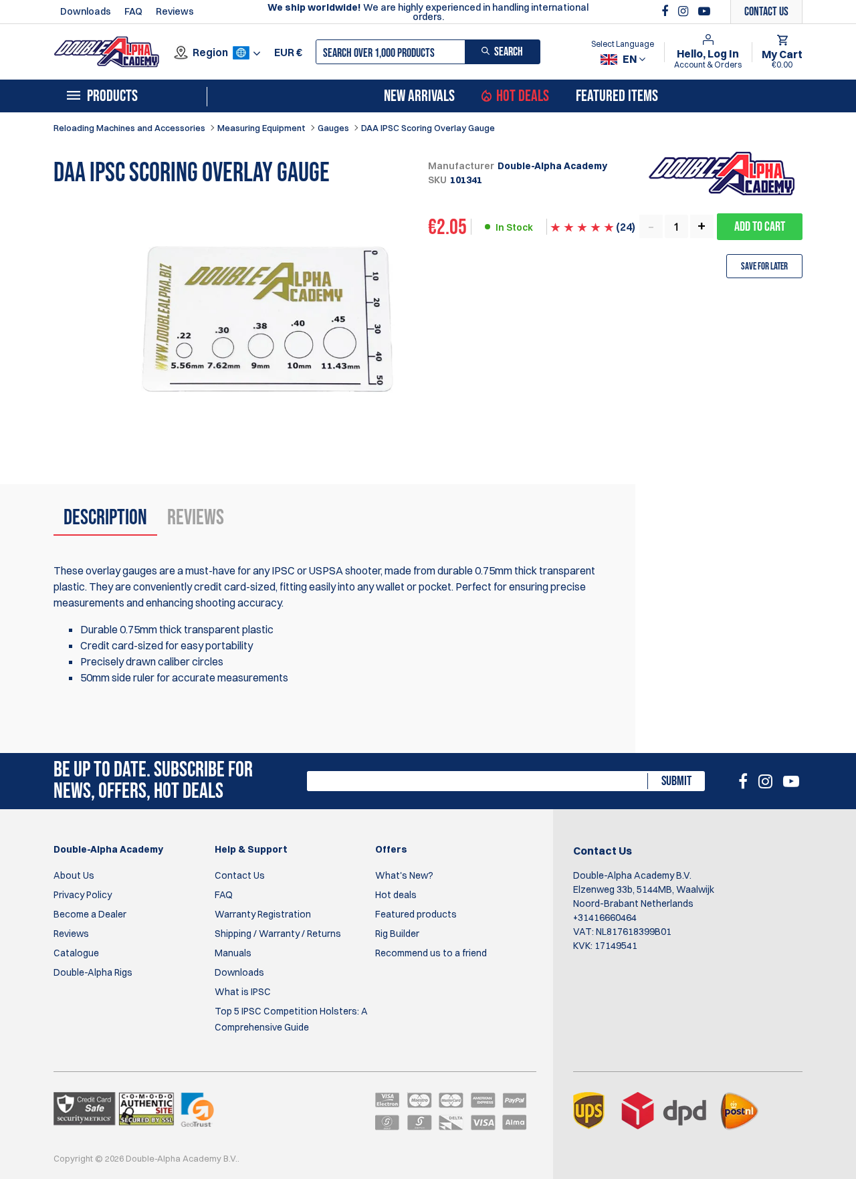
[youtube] (704, 11)
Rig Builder (397, 934)
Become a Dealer (90, 914)
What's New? (404, 875)
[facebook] (666, 11)
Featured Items (617, 96)
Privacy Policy (83, 895)
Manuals (233, 953)
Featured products (416, 914)
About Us (74, 875)
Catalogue (76, 953)
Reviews (175, 11)
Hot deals (396, 895)
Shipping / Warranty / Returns (278, 934)
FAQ (133, 11)
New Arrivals (419, 96)
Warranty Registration (263, 914)
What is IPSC (243, 992)
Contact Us (240, 875)
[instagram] (684, 11)
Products (112, 96)
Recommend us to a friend (431, 953)
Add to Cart (759, 227)
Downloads (85, 11)
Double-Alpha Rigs (93, 972)
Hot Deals (522, 96)
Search (508, 52)
